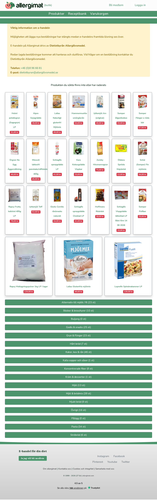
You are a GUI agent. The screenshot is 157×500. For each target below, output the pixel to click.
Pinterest (97, 462)
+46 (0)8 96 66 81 (31, 68)
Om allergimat (50, 468)
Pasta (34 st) (78, 426)
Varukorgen (99, 14)
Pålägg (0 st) (78, 418)
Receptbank (77, 14)
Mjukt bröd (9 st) (78, 401)
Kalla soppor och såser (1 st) (78, 360)
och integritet (87, 468)
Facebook (119, 456)
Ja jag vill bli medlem (32, 458)
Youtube (112, 462)
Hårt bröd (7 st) (78, 344)
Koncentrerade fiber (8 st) (78, 368)
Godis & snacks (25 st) (78, 327)
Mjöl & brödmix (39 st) (78, 393)
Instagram (103, 456)
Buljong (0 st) (78, 319)
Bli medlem (116, 5)
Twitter (125, 462)
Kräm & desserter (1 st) (78, 377)
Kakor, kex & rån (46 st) (79, 352)
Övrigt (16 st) (78, 410)
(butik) (48, 5)
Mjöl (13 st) (78, 385)
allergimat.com (88, 476)
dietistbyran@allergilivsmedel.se (39, 72)
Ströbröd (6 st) (78, 435)
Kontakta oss (64, 468)
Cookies (76, 468)
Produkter (56, 14)
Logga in (140, 5)
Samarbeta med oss (104, 468)
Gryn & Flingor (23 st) (78, 335)
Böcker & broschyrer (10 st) (78, 310)
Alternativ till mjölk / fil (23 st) (79, 302)
